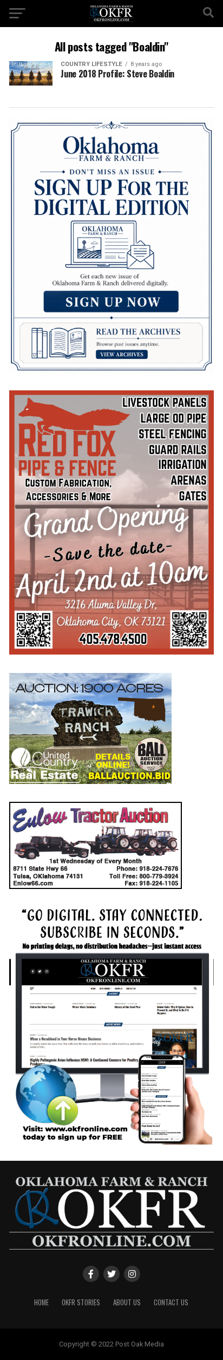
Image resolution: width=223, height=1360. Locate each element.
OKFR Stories (81, 1302)
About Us (127, 1302)
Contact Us (171, 1302)
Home (41, 1302)
